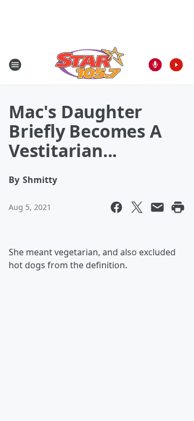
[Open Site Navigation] (15, 64)
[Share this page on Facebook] (116, 207)
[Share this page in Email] (157, 207)
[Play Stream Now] (176, 64)
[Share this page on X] (136, 207)
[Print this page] (177, 207)
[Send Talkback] (155, 64)
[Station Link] (89, 64)
